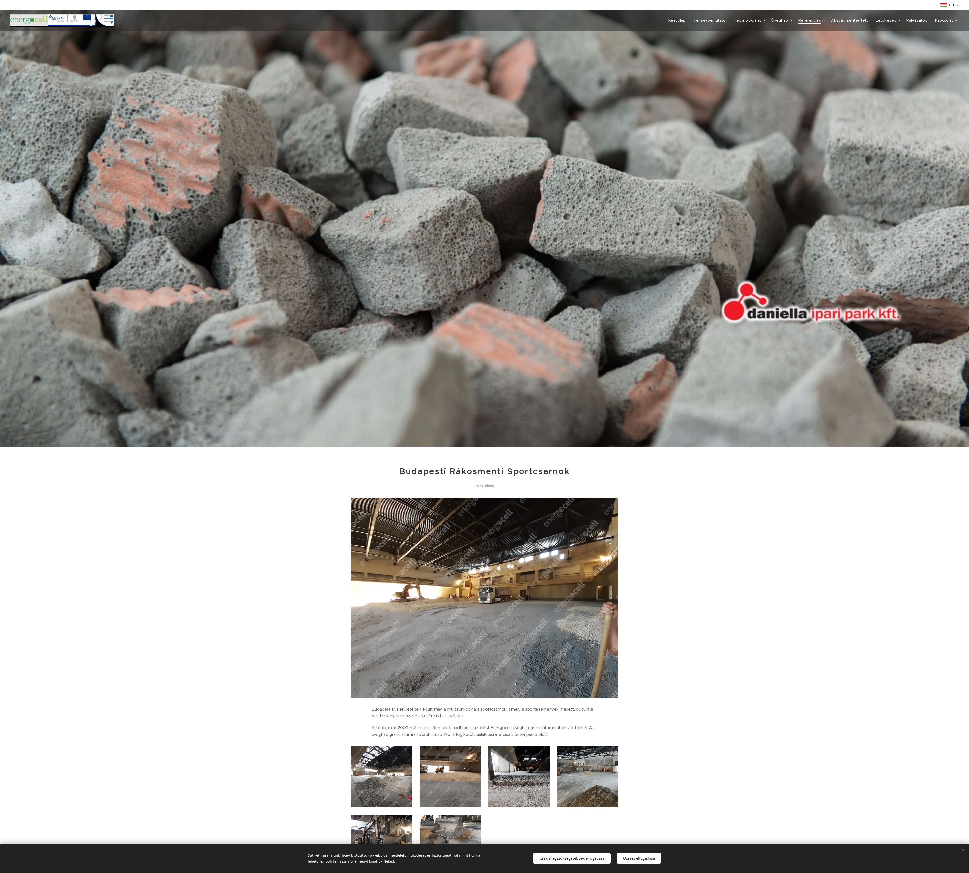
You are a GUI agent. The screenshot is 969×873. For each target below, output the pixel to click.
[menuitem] (678, 20)
